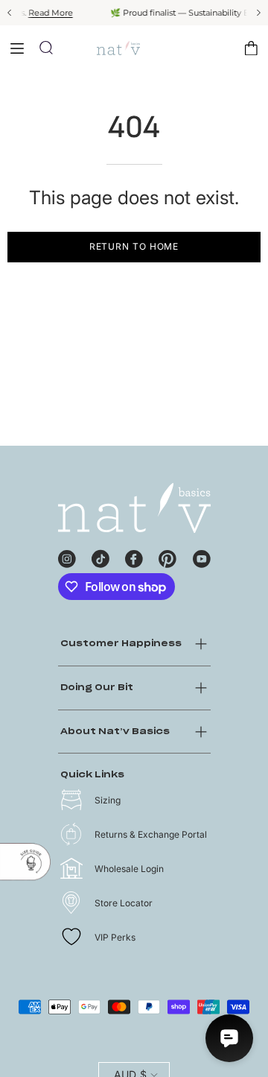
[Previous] (10, 13)
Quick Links (92, 775)
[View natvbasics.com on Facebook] (134, 557)
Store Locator (124, 903)
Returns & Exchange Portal (151, 834)
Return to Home (134, 246)
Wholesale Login (129, 868)
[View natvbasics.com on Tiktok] (100, 557)
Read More (35, 12)
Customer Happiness (121, 643)
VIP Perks (115, 937)
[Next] (257, 13)
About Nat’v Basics (115, 731)
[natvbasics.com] (134, 48)
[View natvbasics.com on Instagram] (67, 557)
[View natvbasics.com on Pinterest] (167, 557)
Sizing (108, 800)
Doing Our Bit (96, 687)
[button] (46, 48)
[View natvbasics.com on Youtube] (202, 557)
